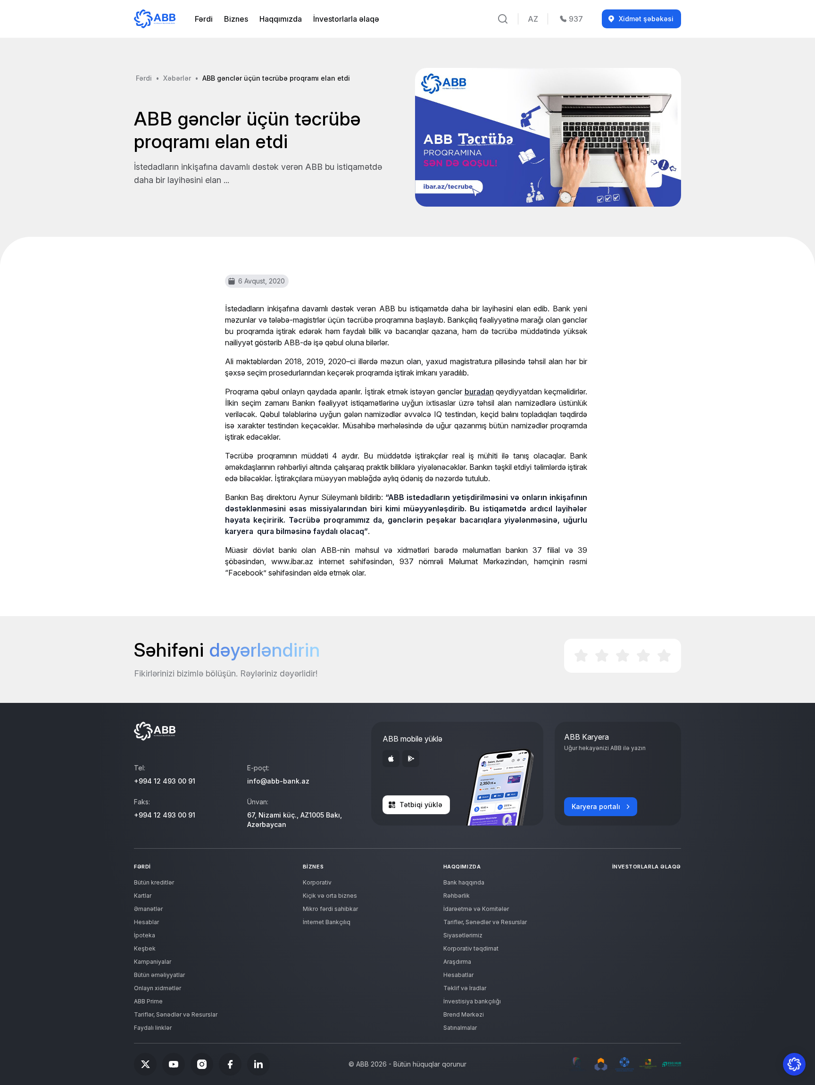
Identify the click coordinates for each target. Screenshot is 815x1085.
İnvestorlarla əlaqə (346, 19)
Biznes (236, 19)
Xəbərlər (177, 78)
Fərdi (204, 19)
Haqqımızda (280, 19)
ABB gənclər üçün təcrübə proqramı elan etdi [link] (276, 78)
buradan (479, 391)
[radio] (581, 655)
